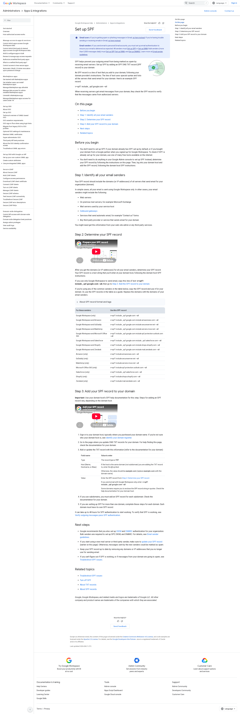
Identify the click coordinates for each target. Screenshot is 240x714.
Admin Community (179, 686)
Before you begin (87, 110)
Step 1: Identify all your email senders (96, 115)
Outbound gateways (88, 211)
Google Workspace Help (84, 23)
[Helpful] (159, 23)
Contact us (229, 11)
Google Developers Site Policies (124, 639)
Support (71, 3)
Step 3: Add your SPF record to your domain (99, 124)
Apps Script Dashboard (113, 690)
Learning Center (43, 694)
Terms (39, 709)
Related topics (86, 133)
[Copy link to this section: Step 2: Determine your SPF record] (124, 234)
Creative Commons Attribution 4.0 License (138, 637)
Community (57, 3)
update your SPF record (152, 542)
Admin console (210, 11)
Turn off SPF (85, 580)
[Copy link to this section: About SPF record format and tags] (113, 301)
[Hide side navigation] (30, 709)
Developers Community (181, 690)
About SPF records (88, 589)
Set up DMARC (134, 52)
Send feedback (155, 30)
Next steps (85, 128)
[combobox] (196, 3)
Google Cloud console (112, 694)
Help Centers (42, 686)
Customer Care (178, 694)
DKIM (118, 531)
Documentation (41, 3)
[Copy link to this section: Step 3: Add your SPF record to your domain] (137, 391)
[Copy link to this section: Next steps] (92, 524)
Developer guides (43, 690)
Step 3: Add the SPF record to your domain (131, 284)
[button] (16, 163)
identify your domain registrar (119, 438)
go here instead (139, 38)
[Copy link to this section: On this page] (94, 104)
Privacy (47, 709)
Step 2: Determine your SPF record (95, 119)
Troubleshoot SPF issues (91, 560)
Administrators (11, 10)
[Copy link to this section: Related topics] (97, 569)
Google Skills (41, 698)
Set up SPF (131, 49)
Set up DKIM (143, 49)
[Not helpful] (163, 23)
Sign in (234, 3)
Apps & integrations (35, 10)
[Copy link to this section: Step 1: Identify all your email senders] (127, 175)
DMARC (129, 531)
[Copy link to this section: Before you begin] (101, 142)
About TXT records (88, 585)
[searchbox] (17, 20)
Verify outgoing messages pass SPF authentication (97, 515)
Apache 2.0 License (91, 639)
